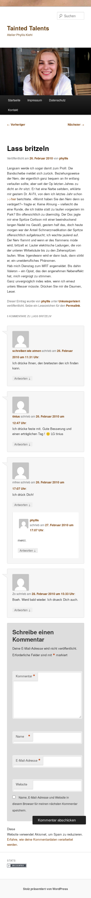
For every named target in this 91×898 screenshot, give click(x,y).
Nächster (76, 124)
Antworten (22, 378)
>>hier (11, 199)
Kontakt (13, 110)
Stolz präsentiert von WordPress (45, 889)
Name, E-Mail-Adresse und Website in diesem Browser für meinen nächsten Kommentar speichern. (44, 803)
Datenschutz (57, 100)
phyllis (63, 158)
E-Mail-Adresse (28, 760)
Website (21, 784)
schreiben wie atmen (26, 351)
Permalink (73, 305)
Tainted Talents (28, 28)
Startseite (14, 100)
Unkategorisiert (69, 301)
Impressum (34, 100)
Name (23, 736)
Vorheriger (16, 124)
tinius (16, 416)
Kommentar (25, 676)
